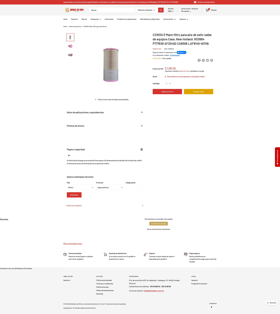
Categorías (94, 19)
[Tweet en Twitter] (207, 60)
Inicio (65, 19)
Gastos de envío (184, 71)
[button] (158, 58)
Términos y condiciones (104, 284)
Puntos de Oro (168, 19)
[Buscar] (161, 10)
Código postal (130, 183)
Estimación (74, 195)
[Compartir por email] (211, 60)
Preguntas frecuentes (199, 284)
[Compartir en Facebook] (199, 60)
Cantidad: (156, 83)
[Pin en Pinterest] (203, 60)
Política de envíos (102, 287)
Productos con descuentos (126, 19)
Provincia (99, 183)
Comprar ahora (198, 92)
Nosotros (74, 19)
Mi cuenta (185, 11)
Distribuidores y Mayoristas (150, 19)
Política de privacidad (104, 280)
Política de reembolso (74, 206)
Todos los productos (75, 26)
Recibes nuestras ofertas (206, 2)
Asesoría (183, 19)
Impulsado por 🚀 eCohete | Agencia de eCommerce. (79, 308)
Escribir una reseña (158, 224)
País (68, 183)
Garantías (99, 294)
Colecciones (109, 19)
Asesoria (194, 280)
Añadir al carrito (167, 92)
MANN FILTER (157, 49)
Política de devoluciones (105, 290)
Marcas (84, 19)
